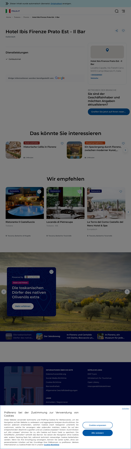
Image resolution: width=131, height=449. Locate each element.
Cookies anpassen (97, 425)
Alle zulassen (97, 433)
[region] (65, 427)
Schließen (125, 408)
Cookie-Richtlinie (51, 445)
